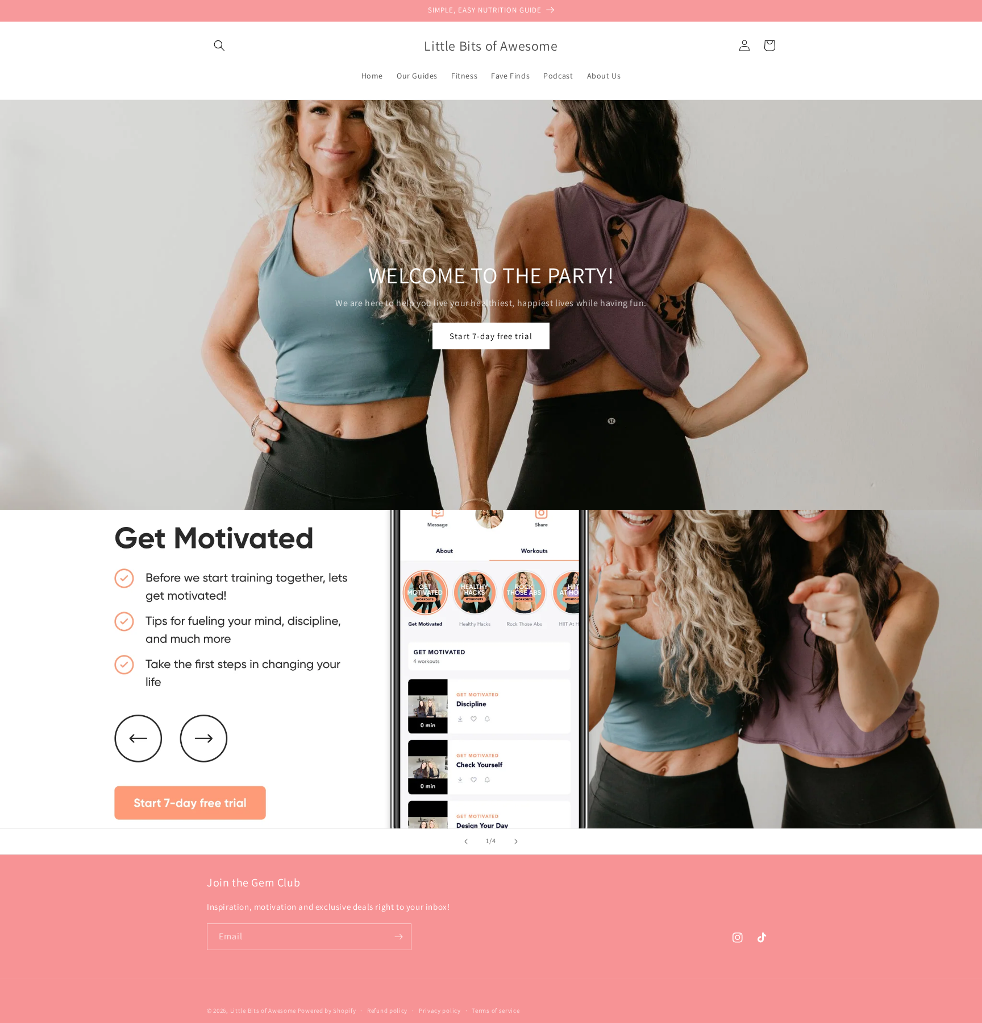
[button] (219, 45)
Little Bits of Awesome (263, 1010)
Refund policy (387, 1010)
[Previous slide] (465, 841)
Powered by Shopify (327, 1010)
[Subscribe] (398, 936)
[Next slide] (516, 841)
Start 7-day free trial (491, 336)
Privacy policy (440, 1010)
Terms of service (495, 1010)
